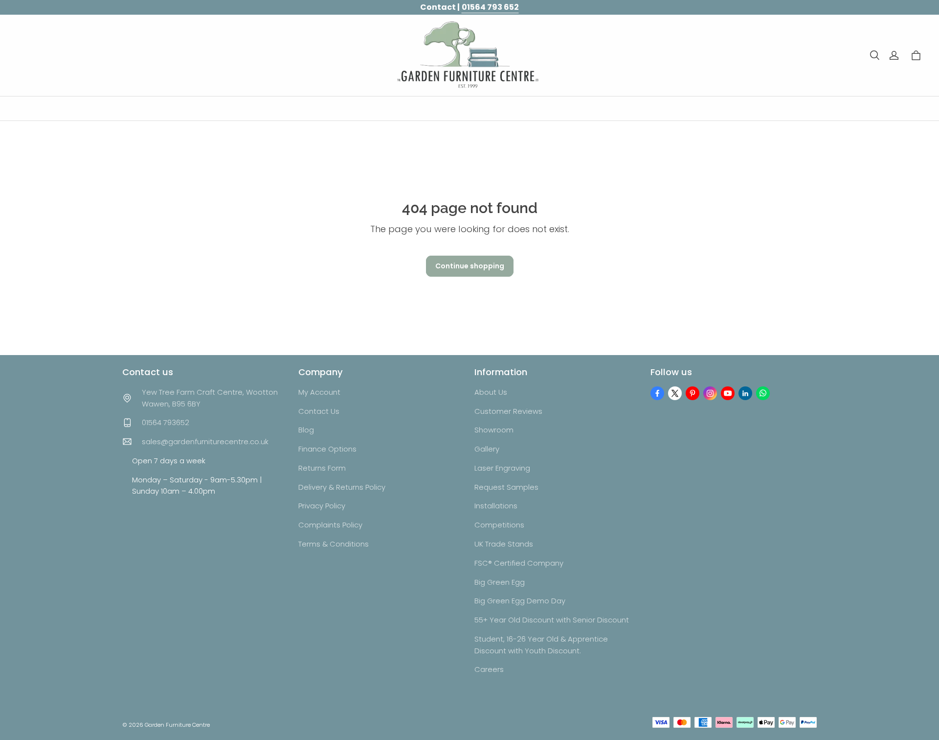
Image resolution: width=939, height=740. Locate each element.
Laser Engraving (502, 468)
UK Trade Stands (503, 544)
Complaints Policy (330, 525)
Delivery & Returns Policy (341, 487)
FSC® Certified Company (518, 563)
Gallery (486, 449)
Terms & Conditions (333, 544)
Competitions (499, 525)
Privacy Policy (321, 506)
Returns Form (322, 468)
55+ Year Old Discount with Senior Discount (551, 620)
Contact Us (318, 411)
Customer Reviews (508, 411)
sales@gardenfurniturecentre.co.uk (205, 441)
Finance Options (327, 449)
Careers (489, 669)
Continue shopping (469, 266)
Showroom (494, 430)
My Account (319, 392)
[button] (874, 55)
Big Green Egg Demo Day (519, 601)
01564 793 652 (490, 7)
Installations (495, 506)
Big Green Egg (499, 582)
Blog (306, 430)
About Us (490, 392)
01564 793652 (165, 422)
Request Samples (506, 487)
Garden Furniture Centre (177, 725)
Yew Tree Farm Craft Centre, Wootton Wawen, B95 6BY (210, 398)
